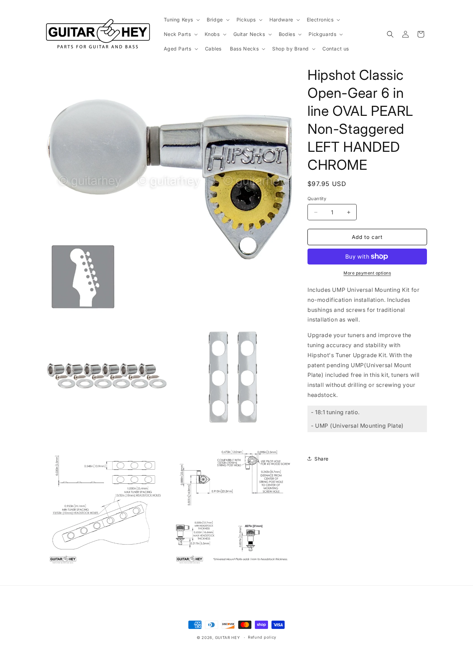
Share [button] (321, 459)
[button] (181, 19)
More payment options (367, 273)
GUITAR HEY (227, 637)
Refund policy (262, 637)
